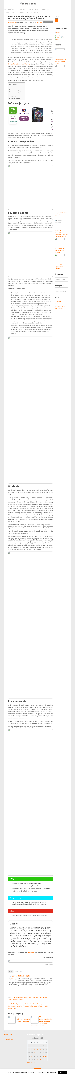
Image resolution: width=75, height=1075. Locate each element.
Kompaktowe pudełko (17, 92)
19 (32, 1056)
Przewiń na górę (48, 964)
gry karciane (43, 997)
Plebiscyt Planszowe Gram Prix (16, 12)
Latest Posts (18, 971)
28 (37, 1059)
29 (40, 1059)
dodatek (35, 997)
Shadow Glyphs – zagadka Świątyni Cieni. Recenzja (27, 1004)
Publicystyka (46, 9)
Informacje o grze (16, 90)
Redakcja (34, 12)
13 (34, 1053)
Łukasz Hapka (12, 22)
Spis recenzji (33, 9)
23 (43, 1056)
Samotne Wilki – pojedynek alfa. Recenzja (59, 267)
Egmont (31, 952)
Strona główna (9, 9)
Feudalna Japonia (16, 94)
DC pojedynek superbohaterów (22, 997)
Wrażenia (13, 96)
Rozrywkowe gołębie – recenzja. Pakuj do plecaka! (61, 61)
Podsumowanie (15, 98)
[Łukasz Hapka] (13, 979)
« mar (29, 1062)
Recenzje (22, 9)
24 (46, 1056)
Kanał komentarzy (60, 306)
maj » (32, 1062)
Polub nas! (8, 1035)
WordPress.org (59, 308)
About (10, 971)
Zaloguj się (58, 301)
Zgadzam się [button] (62, 1072)
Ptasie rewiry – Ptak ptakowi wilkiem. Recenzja (60, 250)
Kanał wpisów (58, 304)
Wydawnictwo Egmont (16, 1000)
